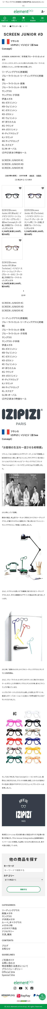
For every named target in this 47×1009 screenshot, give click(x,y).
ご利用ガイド (8, 959)
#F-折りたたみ (9, 121)
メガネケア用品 (9, 928)
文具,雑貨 (7, 934)
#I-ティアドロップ (10, 133)
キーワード (9, 865)
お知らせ (6, 948)
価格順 (31, 176)
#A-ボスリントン (9, 102)
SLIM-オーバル (9, 148)
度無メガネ (7, 913)
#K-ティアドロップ (10, 141)
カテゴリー (9, 875)
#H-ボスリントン (10, 129)
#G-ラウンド (7, 125)
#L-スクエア (8, 144)
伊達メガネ (7, 98)
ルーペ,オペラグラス (12, 922)
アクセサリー (8, 931)
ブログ (5, 945)
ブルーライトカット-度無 (13, 83)
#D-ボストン (8, 114)
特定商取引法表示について (15, 965)
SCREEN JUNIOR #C (12, 160)
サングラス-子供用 (10, 94)
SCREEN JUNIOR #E (12, 167)
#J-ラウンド (7, 137)
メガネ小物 (7, 925)
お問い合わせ (8, 962)
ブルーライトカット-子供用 (14, 87)
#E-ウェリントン (9, 118)
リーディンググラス (11, 910)
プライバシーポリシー (12, 968)
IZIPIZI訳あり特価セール (14, 152)
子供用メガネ (8, 919)
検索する (23, 889)
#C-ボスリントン (9, 110)
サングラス (7, 91)
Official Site (8, 971)
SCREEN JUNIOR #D (13, 164)
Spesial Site (8, 975)
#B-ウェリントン (9, 106)
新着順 (38, 176)
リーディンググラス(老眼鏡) (15, 71)
